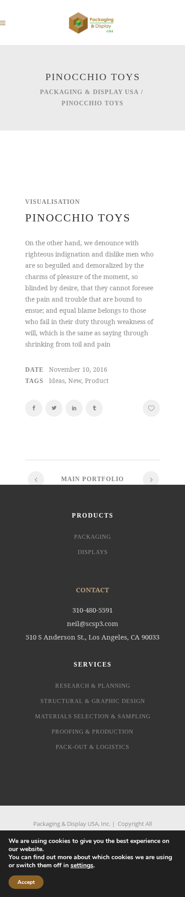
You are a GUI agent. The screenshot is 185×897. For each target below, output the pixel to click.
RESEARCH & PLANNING (92, 685)
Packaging (92, 536)
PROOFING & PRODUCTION (92, 731)
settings (81, 865)
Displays (93, 552)
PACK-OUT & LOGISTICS (92, 747)
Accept (26, 882)
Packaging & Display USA (89, 92)
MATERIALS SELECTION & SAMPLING (92, 716)
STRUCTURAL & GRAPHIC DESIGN (92, 701)
